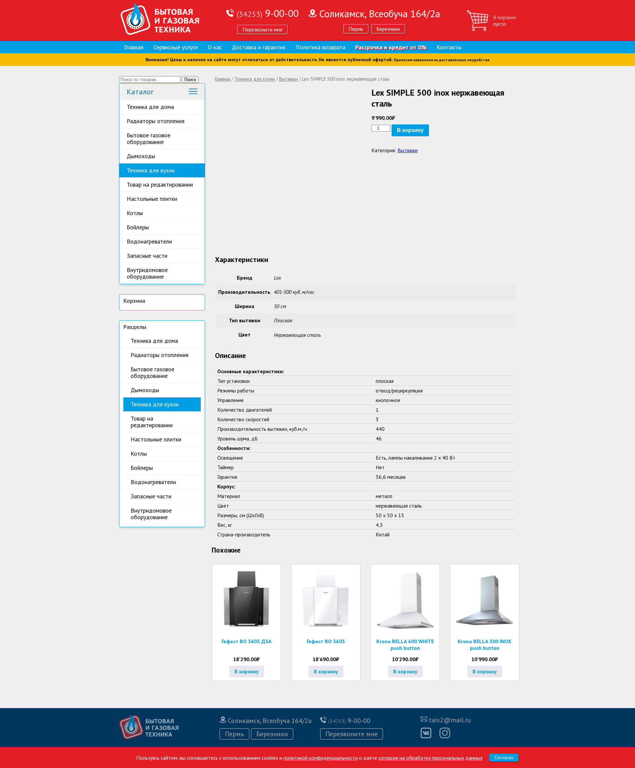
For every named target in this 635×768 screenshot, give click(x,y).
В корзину (410, 130)
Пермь (356, 28)
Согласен (503, 757)
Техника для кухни (151, 170)
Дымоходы (141, 156)
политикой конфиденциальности (320, 757)
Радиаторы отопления (156, 121)
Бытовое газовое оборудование (148, 138)
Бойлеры (138, 227)
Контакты (449, 47)
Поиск (190, 79)
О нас (215, 47)
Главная (134, 47)
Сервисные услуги (175, 47)
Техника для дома (150, 107)
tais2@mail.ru (450, 720)
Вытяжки (288, 79)
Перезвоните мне (262, 29)
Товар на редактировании (160, 184)
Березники (388, 28)
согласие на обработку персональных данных (430, 757)
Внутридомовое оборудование (147, 273)
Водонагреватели (149, 241)
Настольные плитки (152, 199)
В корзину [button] (246, 671)
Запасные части (147, 255)
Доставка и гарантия (258, 47)
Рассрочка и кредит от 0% (391, 47)
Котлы (135, 213)
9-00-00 (268, 13)
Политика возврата (320, 47)
